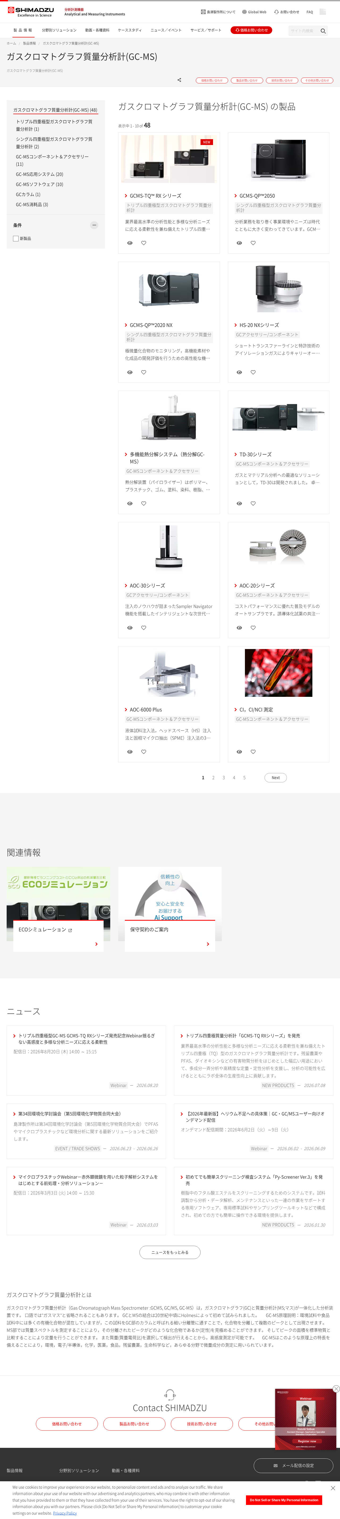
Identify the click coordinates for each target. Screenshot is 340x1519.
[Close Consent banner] (333, 1488)
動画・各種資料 (126, 1471)
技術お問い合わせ (202, 1424)
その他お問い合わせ (271, 1424)
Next (276, 777)
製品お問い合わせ (134, 1424)
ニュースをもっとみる (170, 1252)
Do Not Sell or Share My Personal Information (284, 1500)
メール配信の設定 (298, 1465)
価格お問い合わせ (67, 1424)
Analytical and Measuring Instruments (95, 14)
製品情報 (15, 1471)
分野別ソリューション (79, 1471)
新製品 (25, 238)
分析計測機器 (74, 9)
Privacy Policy (65, 1513)
